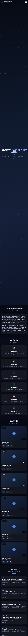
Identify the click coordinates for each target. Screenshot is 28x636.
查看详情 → (4, 584)
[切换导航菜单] (26, 2)
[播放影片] (14, 433)
